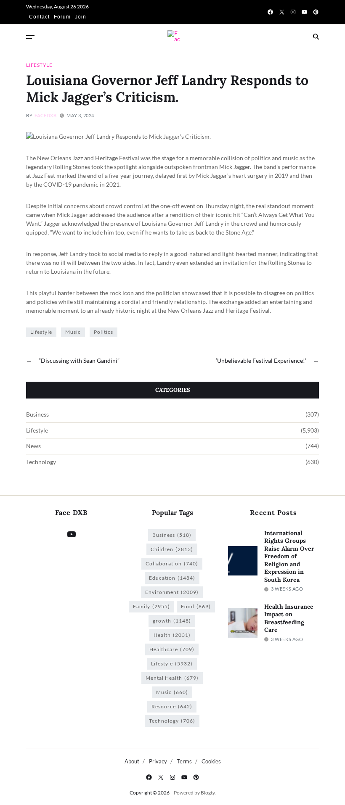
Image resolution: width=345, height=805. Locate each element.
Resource (171, 706)
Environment (172, 592)
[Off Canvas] (30, 37)
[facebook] (270, 12)
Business (37, 414)
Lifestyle (39, 65)
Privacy (158, 761)
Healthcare (171, 649)
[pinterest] (316, 12)
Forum (62, 17)
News (33, 446)
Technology (41, 462)
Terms (184, 761)
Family (151, 606)
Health (172, 635)
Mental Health (172, 678)
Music (73, 332)
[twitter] (282, 12)
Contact (39, 17)
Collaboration (172, 563)
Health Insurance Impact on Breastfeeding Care (288, 618)
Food (196, 606)
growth (172, 621)
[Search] (316, 37)
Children (172, 549)
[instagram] (293, 12)
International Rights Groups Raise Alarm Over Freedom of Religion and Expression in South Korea (289, 556)
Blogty (208, 792)
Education (172, 578)
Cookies (211, 761)
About (132, 761)
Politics (103, 332)
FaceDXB (45, 115)
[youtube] (304, 12)
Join (80, 17)
